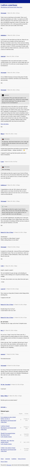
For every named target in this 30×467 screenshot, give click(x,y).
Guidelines (13, 458)
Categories (7, 458)
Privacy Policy (4, 461)
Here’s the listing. (5, 124)
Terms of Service (22, 458)
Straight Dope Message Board (8, 1)
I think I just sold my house (8, 447)
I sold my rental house (9, 5)
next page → (4, 407)
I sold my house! (5, 426)
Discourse (9, 465)
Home (2, 458)
